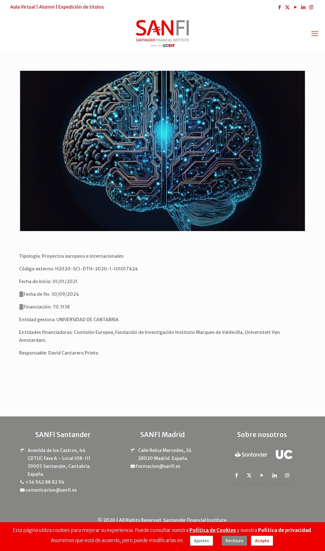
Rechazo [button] (234, 540)
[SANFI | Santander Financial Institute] (162, 33)
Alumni (47, 7)
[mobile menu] (314, 33)
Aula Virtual (22, 7)
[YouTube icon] (295, 7)
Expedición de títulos (81, 7)
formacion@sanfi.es (158, 466)
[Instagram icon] (311, 7)
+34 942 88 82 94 (44, 482)
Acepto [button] (262, 540)
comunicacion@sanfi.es (51, 490)
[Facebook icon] (279, 7)
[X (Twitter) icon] (287, 7)
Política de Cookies (212, 530)
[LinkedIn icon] (303, 7)
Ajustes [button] (201, 540)
